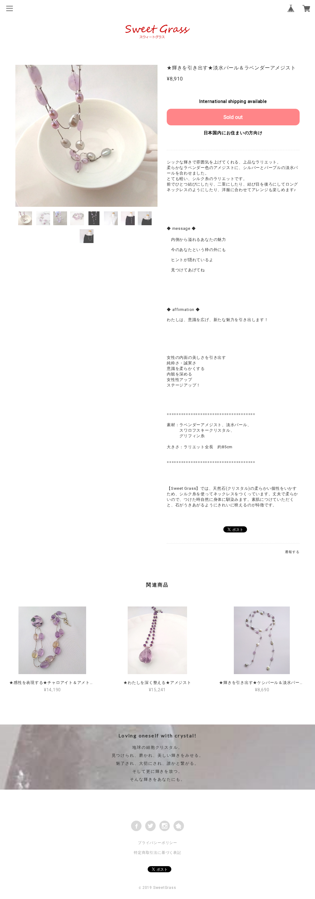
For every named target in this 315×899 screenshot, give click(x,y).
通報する (292, 552)
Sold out (233, 117)
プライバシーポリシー (157, 843)
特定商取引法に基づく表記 (157, 852)
